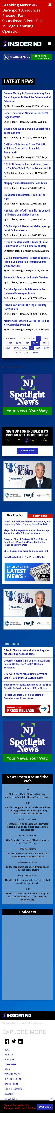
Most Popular (15, 515)
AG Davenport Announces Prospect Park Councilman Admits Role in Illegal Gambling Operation (23, 18)
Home (7, 1050)
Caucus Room (11, 1084)
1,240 (18, 353)
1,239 (46, 348)
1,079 (44, 343)
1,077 (27, 343)
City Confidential (13, 1079)
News (7, 1069)
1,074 (45, 338)
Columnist (10, 1094)
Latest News (40, 515)
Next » (35, 353)
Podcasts (27, 912)
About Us (9, 1054)
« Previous (11, 338)
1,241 (27, 353)
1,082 (24, 348)
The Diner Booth (12, 1074)
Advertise (9, 1059)
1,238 (38, 348)
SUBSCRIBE (27, 450)
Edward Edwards (13, 1089)
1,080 (8, 348)
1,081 (16, 348)
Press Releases (11, 643)
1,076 (18, 343)
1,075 (10, 343)
